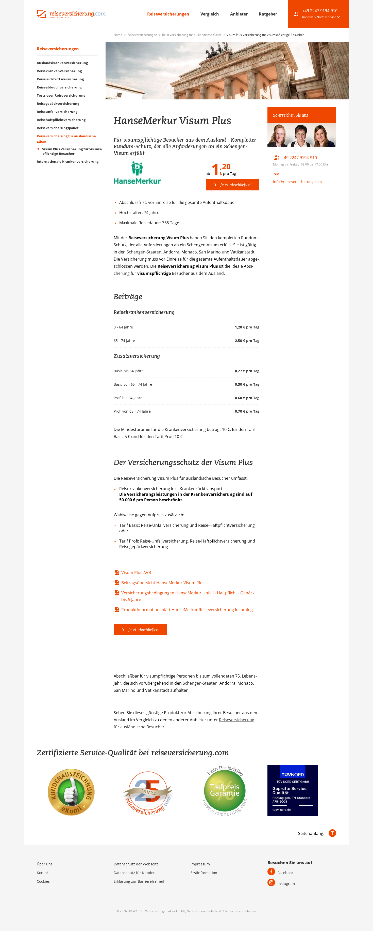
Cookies (43, 881)
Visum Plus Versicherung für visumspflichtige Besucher (71, 151)
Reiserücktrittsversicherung (60, 79)
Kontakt (43, 872)
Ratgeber (268, 14)
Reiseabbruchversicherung (59, 87)
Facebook (285, 872)
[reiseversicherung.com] (71, 13)
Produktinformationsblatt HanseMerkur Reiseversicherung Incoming (187, 609)
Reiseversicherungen (168, 14)
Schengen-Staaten (144, 252)
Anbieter (239, 14)
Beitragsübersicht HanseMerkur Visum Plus (163, 582)
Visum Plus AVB (136, 572)
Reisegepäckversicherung (58, 103)
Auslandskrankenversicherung (62, 63)
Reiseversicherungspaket (58, 128)
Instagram (286, 883)
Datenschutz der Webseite (136, 864)
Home (118, 35)
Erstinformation (204, 872)
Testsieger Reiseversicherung (61, 95)
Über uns (45, 864)
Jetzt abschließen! (235, 184)
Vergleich (210, 14)
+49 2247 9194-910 (319, 10)
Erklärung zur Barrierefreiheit (139, 881)
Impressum (200, 864)
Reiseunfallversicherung (57, 111)
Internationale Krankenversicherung (67, 161)
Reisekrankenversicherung (59, 71)
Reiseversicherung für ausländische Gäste (192, 35)
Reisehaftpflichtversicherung (61, 119)
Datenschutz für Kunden (135, 872)
